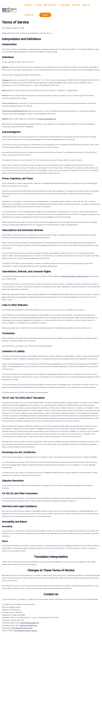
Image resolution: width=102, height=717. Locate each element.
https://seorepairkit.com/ (47, 119)
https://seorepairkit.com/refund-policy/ (75, 276)
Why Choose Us (50, 5)
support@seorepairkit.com (29, 623)
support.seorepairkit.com (28, 625)
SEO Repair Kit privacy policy (22, 628)
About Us (85, 5)
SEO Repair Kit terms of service (26, 631)
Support (45, 15)
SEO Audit (76, 5)
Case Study (65, 5)
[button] (33, 5)
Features (28, 5)
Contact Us (28, 15)
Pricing (38, 5)
